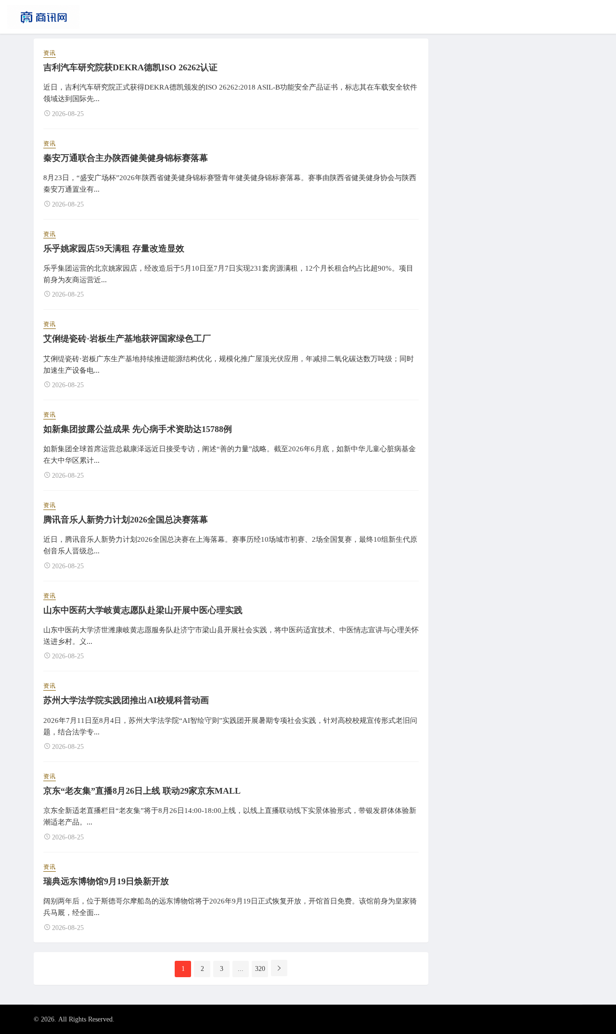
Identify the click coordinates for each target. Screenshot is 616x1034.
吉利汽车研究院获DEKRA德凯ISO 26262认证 (130, 67)
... (241, 968)
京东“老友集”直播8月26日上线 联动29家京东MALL (142, 791)
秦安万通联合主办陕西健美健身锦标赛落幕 (125, 158)
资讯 (49, 53)
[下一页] (279, 968)
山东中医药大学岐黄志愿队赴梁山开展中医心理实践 (143, 610)
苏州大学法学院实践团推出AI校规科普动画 (126, 700)
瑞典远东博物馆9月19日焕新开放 (106, 881)
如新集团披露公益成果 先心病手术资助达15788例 (137, 429)
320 (260, 968)
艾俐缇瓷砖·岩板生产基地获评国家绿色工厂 (127, 338)
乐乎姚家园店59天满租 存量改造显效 (113, 248)
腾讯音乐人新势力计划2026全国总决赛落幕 (125, 519)
